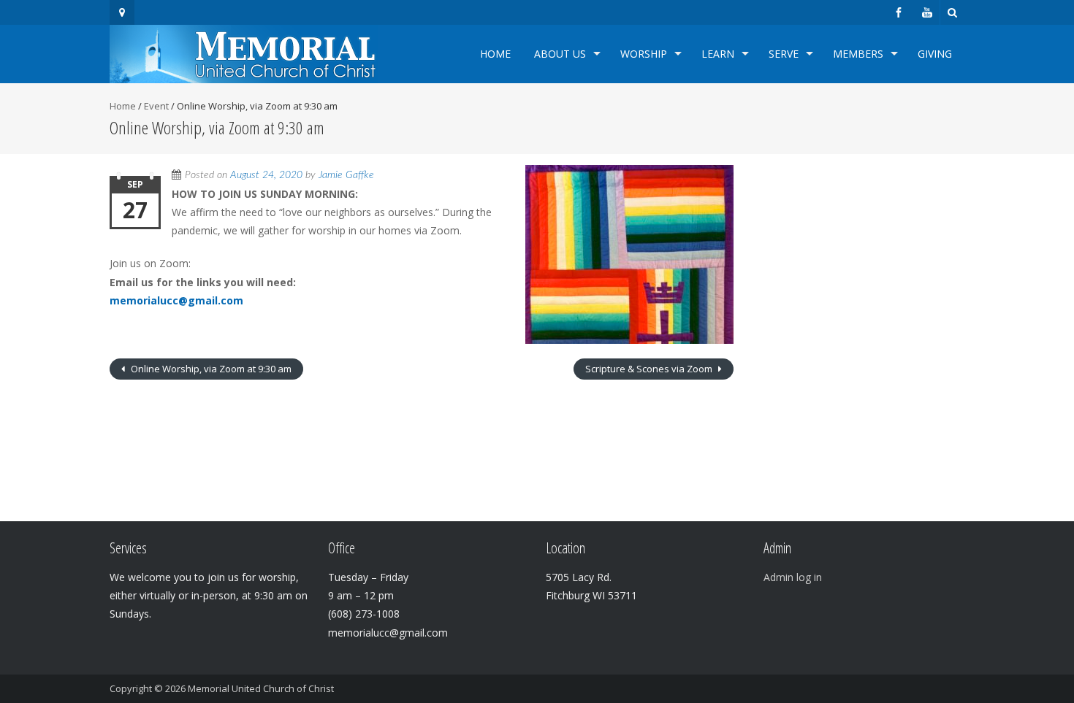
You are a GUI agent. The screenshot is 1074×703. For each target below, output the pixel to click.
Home (495, 54)
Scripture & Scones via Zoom (650, 368)
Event (156, 105)
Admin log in (792, 577)
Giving (935, 54)
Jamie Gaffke (346, 175)
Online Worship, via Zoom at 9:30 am (210, 368)
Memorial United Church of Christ (261, 688)
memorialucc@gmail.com (176, 300)
